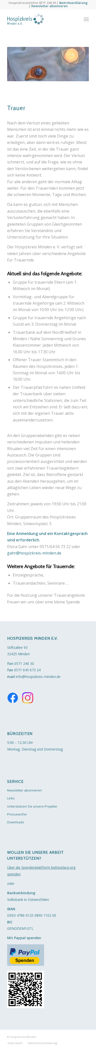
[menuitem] (86, 19)
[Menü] (86, 19)
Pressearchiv (17, 814)
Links (11, 798)
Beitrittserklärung (73, 2)
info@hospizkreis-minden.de (38, 676)
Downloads (15, 822)
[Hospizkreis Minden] (39, 19)
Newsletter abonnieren (49, 6)
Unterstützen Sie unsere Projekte (32, 806)
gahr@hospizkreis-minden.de (34, 553)
